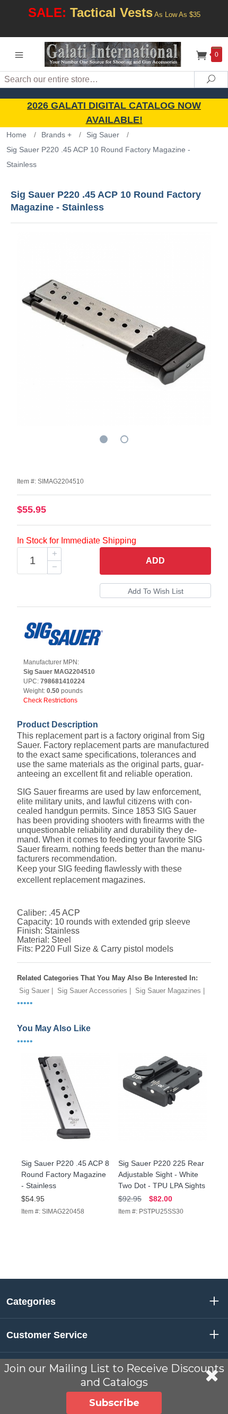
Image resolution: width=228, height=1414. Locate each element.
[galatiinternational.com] (114, 53)
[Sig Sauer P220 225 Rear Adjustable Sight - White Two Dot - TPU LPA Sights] (162, 1141)
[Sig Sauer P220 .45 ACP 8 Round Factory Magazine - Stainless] (65, 1141)
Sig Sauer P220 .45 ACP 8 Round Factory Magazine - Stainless (65, 1174)
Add (155, 560)
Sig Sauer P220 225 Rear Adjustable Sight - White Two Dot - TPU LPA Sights (161, 1174)
